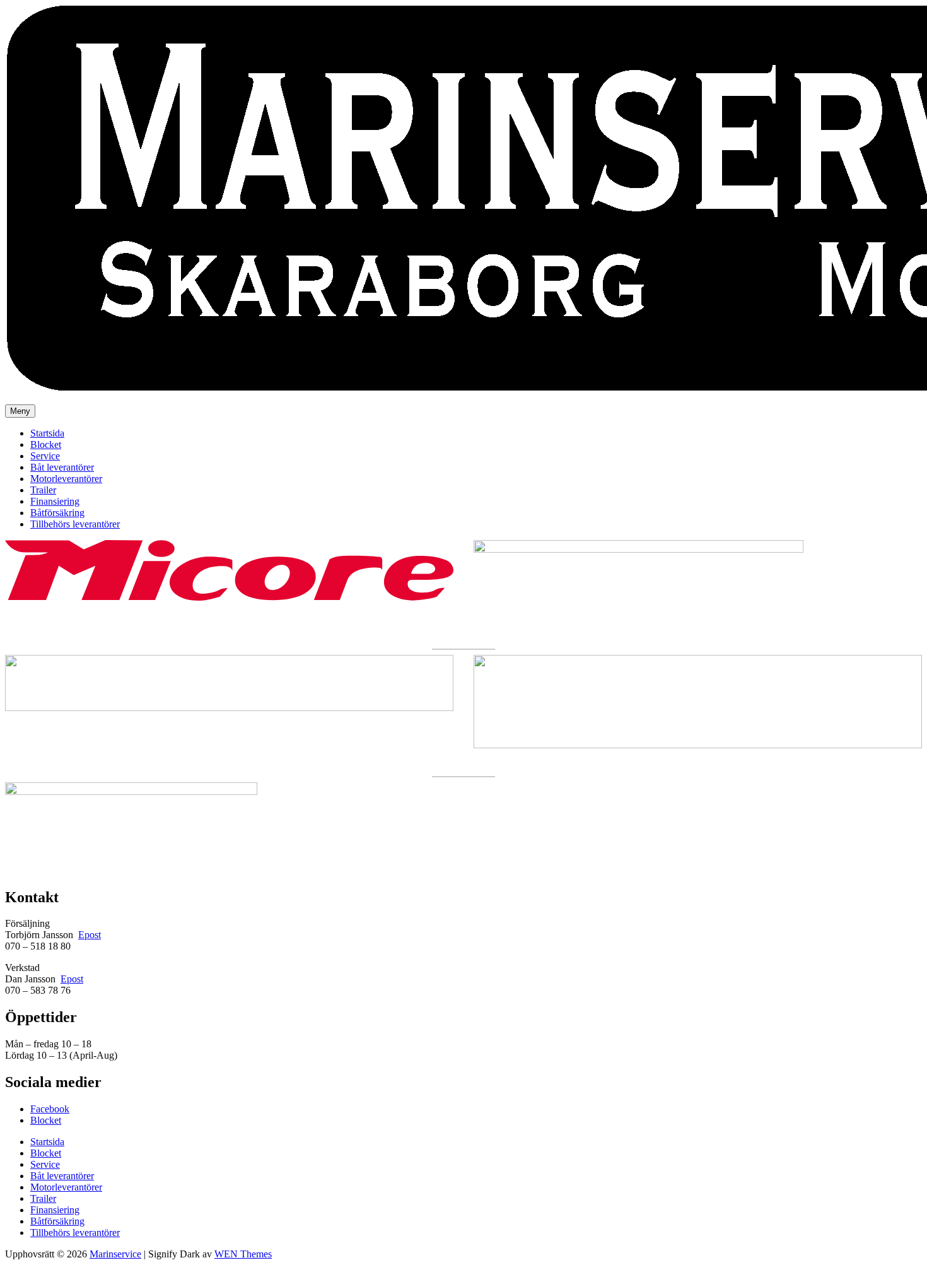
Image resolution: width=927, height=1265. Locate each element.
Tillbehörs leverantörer (75, 524)
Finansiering (54, 501)
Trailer (43, 490)
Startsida (47, 433)
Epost (89, 934)
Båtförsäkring (57, 512)
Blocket (45, 444)
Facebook (49, 1108)
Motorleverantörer (66, 478)
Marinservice (115, 1254)
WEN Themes (243, 1254)
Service (45, 455)
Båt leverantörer (62, 467)
